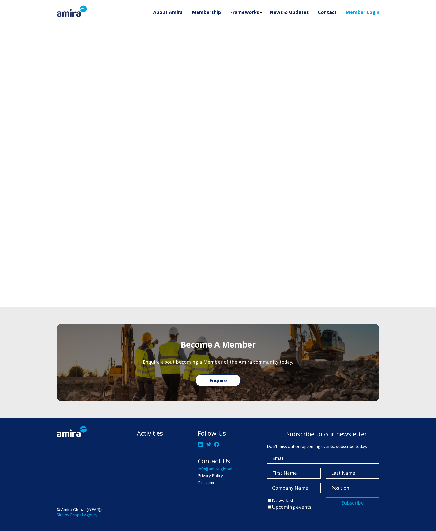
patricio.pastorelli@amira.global (93, 279)
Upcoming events (291, 506)
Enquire (218, 380)
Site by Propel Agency (77, 515)
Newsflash (283, 500)
